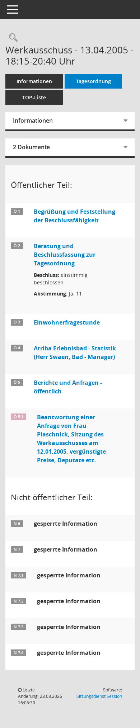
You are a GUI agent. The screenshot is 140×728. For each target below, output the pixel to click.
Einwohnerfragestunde (67, 322)
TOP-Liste (34, 97)
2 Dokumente (31, 147)
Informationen (34, 81)
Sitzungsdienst (99, 696)
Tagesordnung (93, 81)
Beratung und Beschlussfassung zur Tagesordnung (64, 254)
